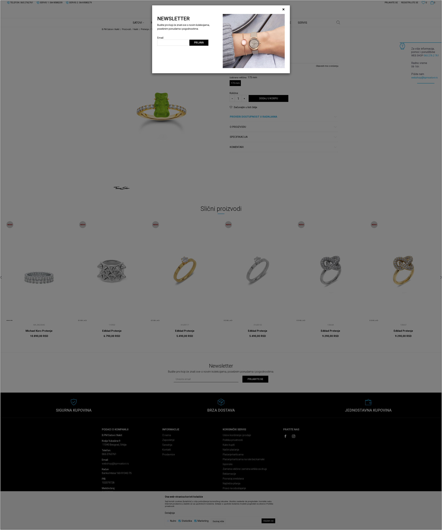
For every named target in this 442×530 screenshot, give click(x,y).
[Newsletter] (254, 40)
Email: (160, 38)
